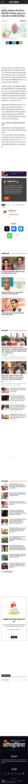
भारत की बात (3, 344)
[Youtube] (23, 773)
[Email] (17, 42)
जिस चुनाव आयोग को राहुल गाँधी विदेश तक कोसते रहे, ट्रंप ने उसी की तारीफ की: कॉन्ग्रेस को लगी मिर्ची (12, 377)
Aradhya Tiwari (4, 355)
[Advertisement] (14, 437)
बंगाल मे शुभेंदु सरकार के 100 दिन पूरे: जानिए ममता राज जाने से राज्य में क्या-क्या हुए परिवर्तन (18, 389)
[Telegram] (14, 42)
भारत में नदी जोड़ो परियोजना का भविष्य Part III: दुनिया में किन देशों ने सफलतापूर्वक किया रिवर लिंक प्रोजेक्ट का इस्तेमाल (17, 539)
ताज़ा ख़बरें (4, 481)
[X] (10, 42)
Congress (7, 204)
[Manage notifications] (3, 780)
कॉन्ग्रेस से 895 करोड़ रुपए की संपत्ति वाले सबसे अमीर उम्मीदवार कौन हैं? (12, 313)
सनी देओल (3, 206)
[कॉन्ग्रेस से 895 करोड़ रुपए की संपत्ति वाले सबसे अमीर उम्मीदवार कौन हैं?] (13, 305)
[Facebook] (7, 42)
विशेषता (2, 381)
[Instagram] (8, 773)
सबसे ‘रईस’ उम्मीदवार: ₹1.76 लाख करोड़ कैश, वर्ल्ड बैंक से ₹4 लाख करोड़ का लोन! (12, 293)
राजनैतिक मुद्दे (3, 373)
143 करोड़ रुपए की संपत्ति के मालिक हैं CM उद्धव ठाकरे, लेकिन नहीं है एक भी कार (13, 272)
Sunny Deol (13, 204)
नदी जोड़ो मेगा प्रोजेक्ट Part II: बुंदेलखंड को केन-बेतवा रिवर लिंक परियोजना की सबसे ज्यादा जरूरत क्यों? (17, 556)
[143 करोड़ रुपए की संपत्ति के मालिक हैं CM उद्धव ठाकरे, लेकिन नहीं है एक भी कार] (13, 263)
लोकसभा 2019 (22, 204)
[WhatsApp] (20, 42)
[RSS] (12, 773)
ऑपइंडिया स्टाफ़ (23, 21)
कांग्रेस (17, 204)
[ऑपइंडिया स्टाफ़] (5, 214)
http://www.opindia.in (12, 212)
